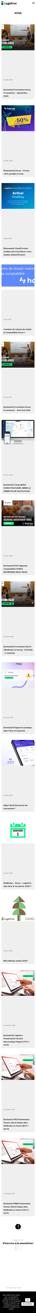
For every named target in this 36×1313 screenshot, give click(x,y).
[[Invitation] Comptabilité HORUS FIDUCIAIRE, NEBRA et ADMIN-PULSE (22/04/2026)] (18, 432)
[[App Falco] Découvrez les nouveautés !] (18, 753)
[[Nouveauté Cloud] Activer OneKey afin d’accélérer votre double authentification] (18, 196)
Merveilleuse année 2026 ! (16, 961)
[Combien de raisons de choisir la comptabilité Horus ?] (18, 277)
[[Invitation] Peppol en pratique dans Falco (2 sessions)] (18, 675)
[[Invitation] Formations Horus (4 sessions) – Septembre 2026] (18, 37)
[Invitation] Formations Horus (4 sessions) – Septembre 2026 (17, 93)
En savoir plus (27, 1304)
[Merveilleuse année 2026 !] (18, 908)
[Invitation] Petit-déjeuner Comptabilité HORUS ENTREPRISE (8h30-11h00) (16, 569)
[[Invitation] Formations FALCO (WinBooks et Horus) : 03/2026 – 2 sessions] (18, 594)
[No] (33, 1302)
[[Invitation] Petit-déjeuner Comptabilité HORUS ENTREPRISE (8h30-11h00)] (18, 513)
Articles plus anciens (18, 1226)
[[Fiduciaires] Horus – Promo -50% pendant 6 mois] (18, 118)
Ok (28, 1300)
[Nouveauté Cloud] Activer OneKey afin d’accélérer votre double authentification (17, 252)
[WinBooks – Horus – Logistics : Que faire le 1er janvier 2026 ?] (18, 830)
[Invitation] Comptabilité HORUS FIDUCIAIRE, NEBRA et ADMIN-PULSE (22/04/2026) (17, 488)
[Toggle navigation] (33, 3)
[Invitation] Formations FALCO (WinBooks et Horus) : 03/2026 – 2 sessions (18, 650)
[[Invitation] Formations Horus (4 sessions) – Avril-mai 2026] (18, 354)
